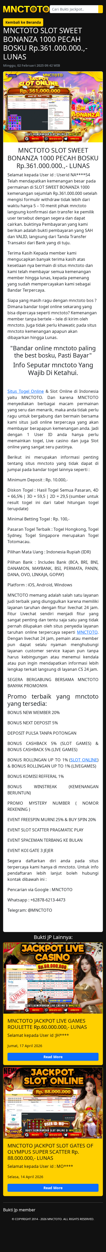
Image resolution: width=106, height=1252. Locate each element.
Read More (53, 1056)
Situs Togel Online (25, 391)
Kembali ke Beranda (23, 22)
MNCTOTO (87, 632)
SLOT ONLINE (83, 760)
